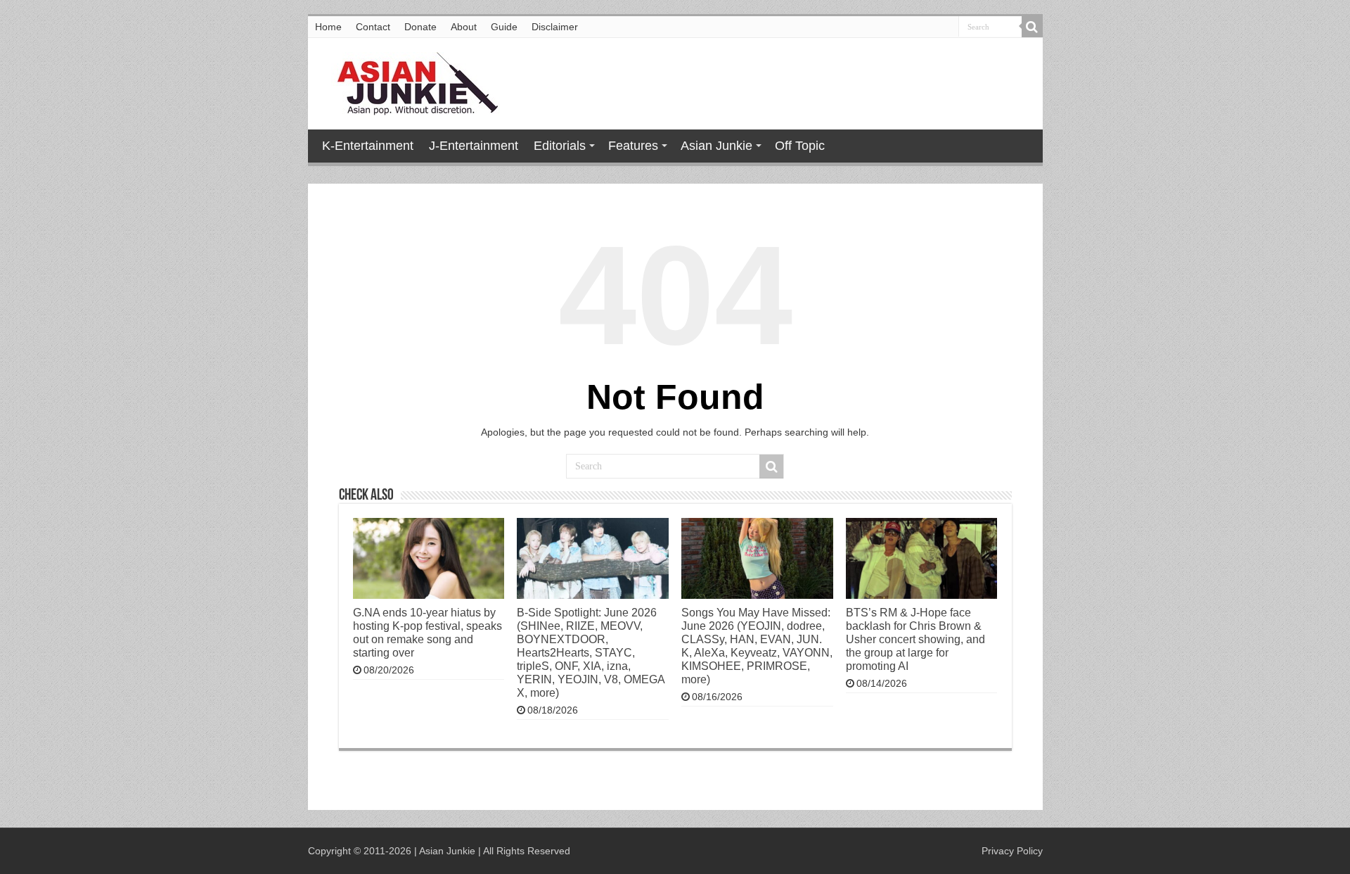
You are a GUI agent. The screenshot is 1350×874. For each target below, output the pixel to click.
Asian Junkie (716, 146)
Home (328, 26)
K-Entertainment (367, 146)
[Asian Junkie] (410, 81)
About (464, 26)
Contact (373, 26)
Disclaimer (555, 26)
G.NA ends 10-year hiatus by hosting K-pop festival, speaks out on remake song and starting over (427, 632)
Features (633, 146)
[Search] (1032, 26)
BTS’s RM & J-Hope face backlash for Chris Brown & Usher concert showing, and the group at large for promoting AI (915, 639)
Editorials (560, 146)
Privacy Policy (1012, 850)
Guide (504, 26)
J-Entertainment (473, 146)
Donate (420, 26)
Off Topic (800, 146)
